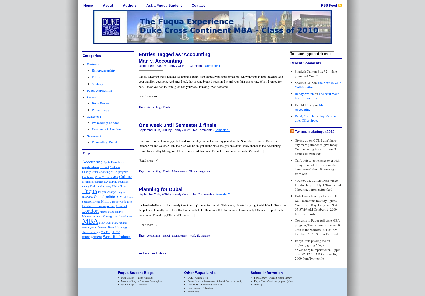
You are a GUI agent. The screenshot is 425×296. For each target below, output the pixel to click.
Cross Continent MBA (106, 177)
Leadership (122, 206)
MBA (90, 221)
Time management (101, 234)
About (108, 5)
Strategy (97, 84)
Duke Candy (104, 186)
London (90, 210)
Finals (123, 186)
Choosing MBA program (113, 172)
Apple (106, 162)
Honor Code (119, 201)
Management (111, 216)
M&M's (103, 211)
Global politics (105, 196)
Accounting (92, 162)
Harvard (95, 201)
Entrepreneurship (103, 70)
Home (88, 5)
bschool (104, 167)
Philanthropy (100, 110)
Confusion (88, 177)
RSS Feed (329, 5)
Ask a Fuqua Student (164, 5)
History (106, 201)
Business (93, 64)
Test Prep (106, 232)
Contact (198, 5)
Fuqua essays (107, 191)
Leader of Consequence (98, 206)
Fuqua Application (99, 90)
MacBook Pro (115, 211)
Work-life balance (117, 236)
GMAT (122, 196)
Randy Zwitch (304, 93)
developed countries (92, 181)
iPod (129, 201)
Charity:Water (90, 172)
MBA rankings (119, 222)
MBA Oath (105, 222)
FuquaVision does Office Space (315, 118)
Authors (130, 5)
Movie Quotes (89, 227)
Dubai (166, 235)
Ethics (96, 77)
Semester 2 (94, 136)
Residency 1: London (106, 129)
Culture (125, 176)
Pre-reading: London (106, 122)
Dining (85, 186)
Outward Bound (107, 227)
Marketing (126, 216)
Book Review (101, 103)
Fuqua (89, 191)
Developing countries (116, 181)
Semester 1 (94, 116)
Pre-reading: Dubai (104, 142)
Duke (93, 186)
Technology (91, 231)
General (92, 97)
